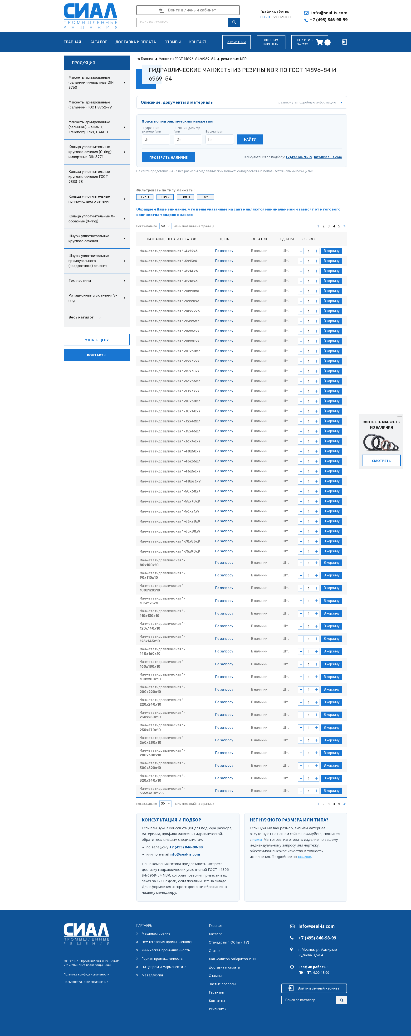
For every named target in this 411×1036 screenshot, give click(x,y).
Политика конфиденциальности (86, 974)
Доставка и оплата (135, 42)
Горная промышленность (162, 958)
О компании (236, 42)
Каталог (98, 42)
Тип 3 (185, 197)
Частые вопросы (222, 984)
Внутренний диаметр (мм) (151, 129)
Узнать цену (96, 340)
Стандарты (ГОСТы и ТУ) (229, 942)
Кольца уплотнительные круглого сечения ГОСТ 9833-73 (89, 176)
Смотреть (381, 460)
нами (257, 839)
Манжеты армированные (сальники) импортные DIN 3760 (90, 82)
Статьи (214, 950)
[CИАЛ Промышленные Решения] (90, 15)
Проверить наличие (168, 157)
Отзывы (173, 42)
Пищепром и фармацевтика (164, 966)
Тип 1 (145, 197)
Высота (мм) (214, 131)
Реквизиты (217, 1009)
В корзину (332, 251)
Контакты (199, 42)
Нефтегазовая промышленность (168, 941)
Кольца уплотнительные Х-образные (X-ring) (91, 218)
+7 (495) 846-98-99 (328, 19)
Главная (72, 42)
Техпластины (79, 280)
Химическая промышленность (166, 950)
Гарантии (216, 992)
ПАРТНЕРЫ (144, 925)
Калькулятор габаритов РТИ (232, 959)
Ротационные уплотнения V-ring (92, 298)
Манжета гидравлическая (169, 251)
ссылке (304, 856)
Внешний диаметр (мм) (187, 129)
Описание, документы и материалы (238, 102)
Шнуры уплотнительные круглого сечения (88, 238)
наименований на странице (175, 226)
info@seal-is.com (329, 12)
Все (206, 197)
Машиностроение (156, 933)
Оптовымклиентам (271, 42)
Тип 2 (165, 197)
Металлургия (152, 975)
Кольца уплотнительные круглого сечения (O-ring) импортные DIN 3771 (90, 152)
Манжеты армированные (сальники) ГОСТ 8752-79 (90, 104)
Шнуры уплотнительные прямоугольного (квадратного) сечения (88, 261)
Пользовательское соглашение (86, 982)
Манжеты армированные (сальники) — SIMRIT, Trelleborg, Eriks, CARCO (89, 127)
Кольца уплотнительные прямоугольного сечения (89, 199)
